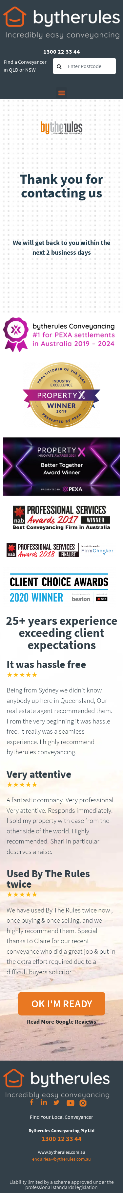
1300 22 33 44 (61, 51)
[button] (61, 92)
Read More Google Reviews (61, 1021)
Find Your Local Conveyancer (61, 1117)
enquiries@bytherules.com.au (61, 1159)
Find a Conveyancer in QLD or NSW (25, 66)
